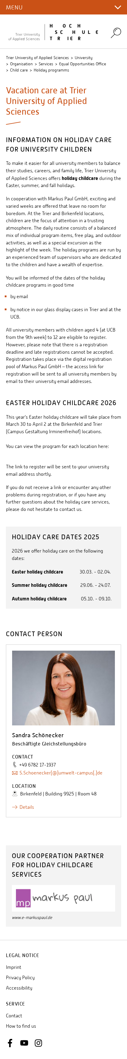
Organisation (21, 63)
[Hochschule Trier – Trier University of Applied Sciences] (54, 32)
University (83, 57)
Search (116, 32)
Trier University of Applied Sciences (37, 57)
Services (46, 63)
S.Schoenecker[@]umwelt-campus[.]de (60, 773)
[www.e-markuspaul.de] (63, 898)
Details (26, 807)
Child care (19, 70)
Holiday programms (51, 70)
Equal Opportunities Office (82, 63)
